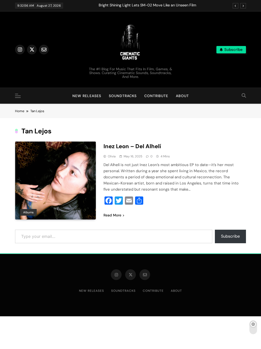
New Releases (86, 96)
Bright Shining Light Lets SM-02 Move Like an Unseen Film (147, 5)
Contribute (156, 96)
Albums (28, 212)
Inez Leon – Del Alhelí (132, 146)
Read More (112, 215)
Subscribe (230, 236)
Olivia (112, 156)
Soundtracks (123, 96)
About (182, 96)
